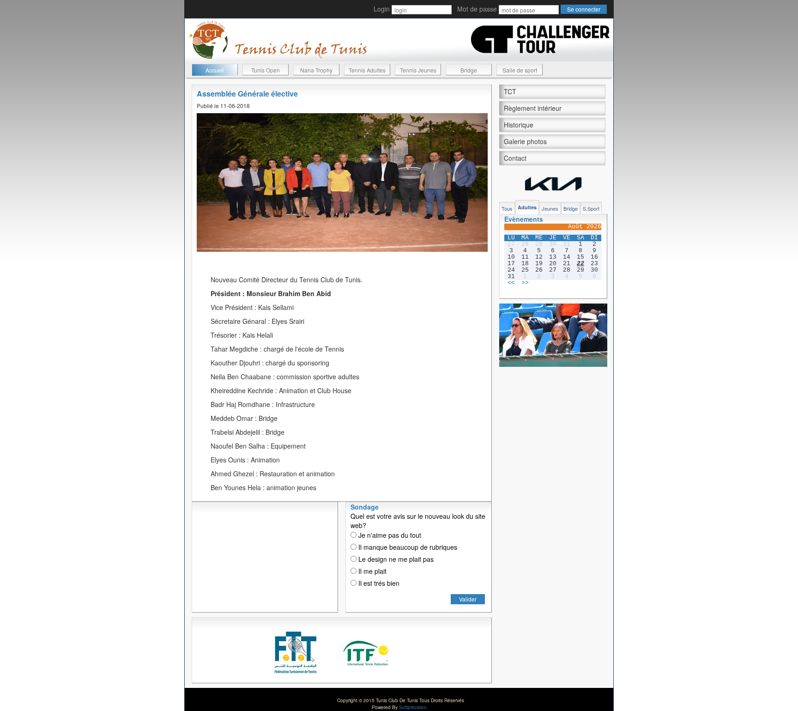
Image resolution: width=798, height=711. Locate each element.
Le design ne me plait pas (395, 559)
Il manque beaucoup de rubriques (407, 547)
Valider (468, 599)
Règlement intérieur (533, 108)
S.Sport (591, 208)
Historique (518, 124)
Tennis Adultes (367, 70)
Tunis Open (265, 70)
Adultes (527, 207)
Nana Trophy (316, 70)
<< (511, 283)
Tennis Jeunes (418, 70)
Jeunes (550, 208)
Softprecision (413, 707)
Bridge (468, 70)
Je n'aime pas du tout (389, 535)
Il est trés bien (378, 583)
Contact (515, 158)
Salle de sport (519, 70)
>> (525, 283)
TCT (510, 91)
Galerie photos (525, 141)
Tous (507, 208)
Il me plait (372, 571)
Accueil (215, 70)
